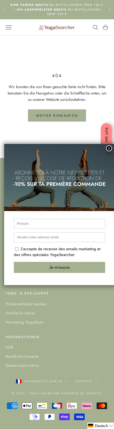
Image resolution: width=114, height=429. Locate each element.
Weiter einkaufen (57, 115)
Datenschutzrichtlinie (22, 365)
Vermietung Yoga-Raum (24, 322)
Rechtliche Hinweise (22, 356)
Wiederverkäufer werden (26, 304)
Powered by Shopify (81, 393)
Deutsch (84, 381)
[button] (100, 426)
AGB (9, 347)
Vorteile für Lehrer (20, 313)
